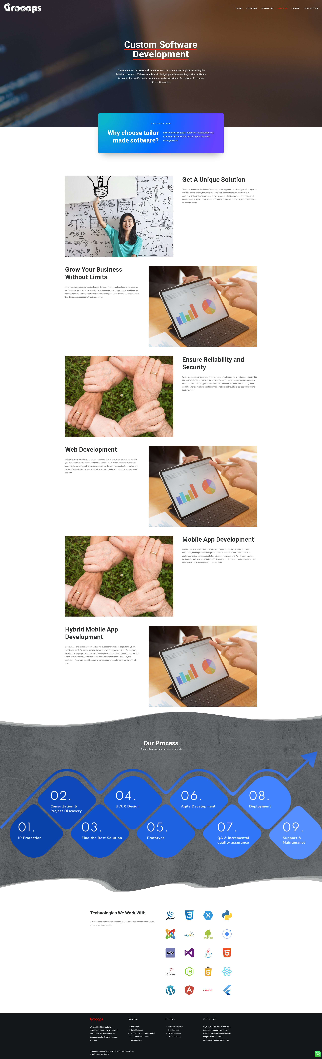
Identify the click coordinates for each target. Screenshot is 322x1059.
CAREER (295, 8)
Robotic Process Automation (143, 1033)
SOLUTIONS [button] (267, 8)
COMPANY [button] (251, 8)
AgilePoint (135, 1027)
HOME (239, 8)
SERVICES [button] (282, 8)
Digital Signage (137, 1030)
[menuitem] (240, 8)
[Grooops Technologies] (22, 8)
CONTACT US (311, 8)
